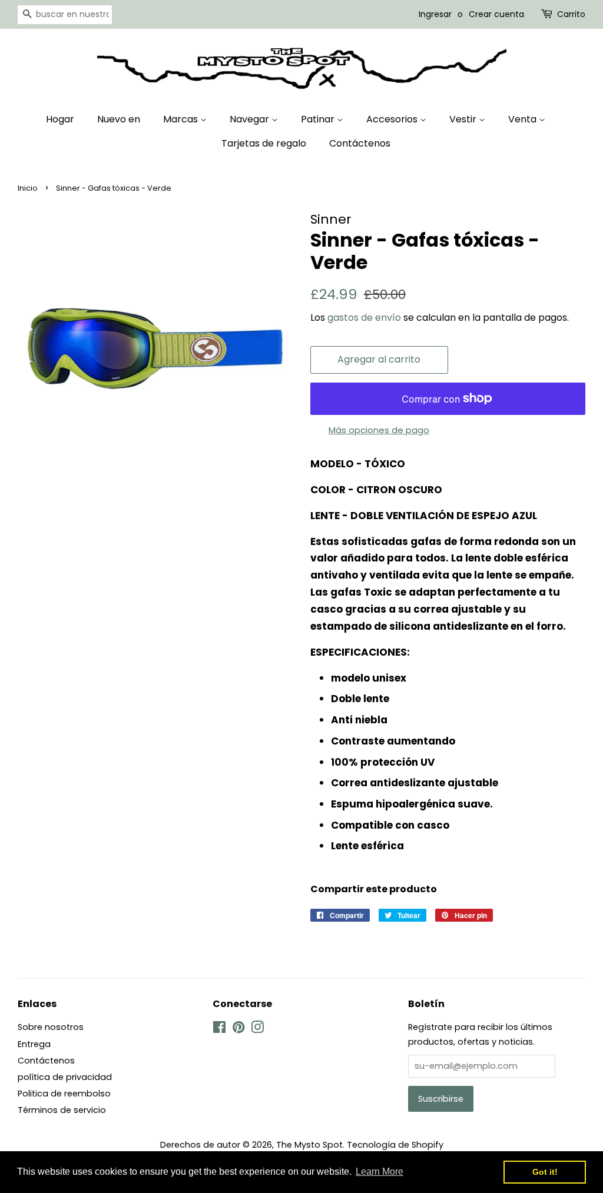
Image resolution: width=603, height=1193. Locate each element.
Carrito (571, 14)
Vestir (464, 119)
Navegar (250, 119)
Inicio (28, 188)
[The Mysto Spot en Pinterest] (238, 1029)
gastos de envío (364, 317)
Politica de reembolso (64, 1093)
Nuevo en (118, 119)
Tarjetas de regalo (263, 143)
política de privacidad (65, 1077)
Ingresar (435, 14)
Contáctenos (359, 143)
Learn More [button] (379, 1172)
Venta (523, 119)
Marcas (181, 119)
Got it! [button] (545, 1172)
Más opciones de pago (379, 430)
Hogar (60, 119)
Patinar (319, 119)
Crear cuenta (496, 14)
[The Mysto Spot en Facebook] (219, 1029)
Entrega (34, 1044)
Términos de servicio (62, 1110)
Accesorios (393, 119)
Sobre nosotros (51, 1027)
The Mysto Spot (309, 1145)
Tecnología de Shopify (395, 1145)
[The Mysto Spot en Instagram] (257, 1029)
